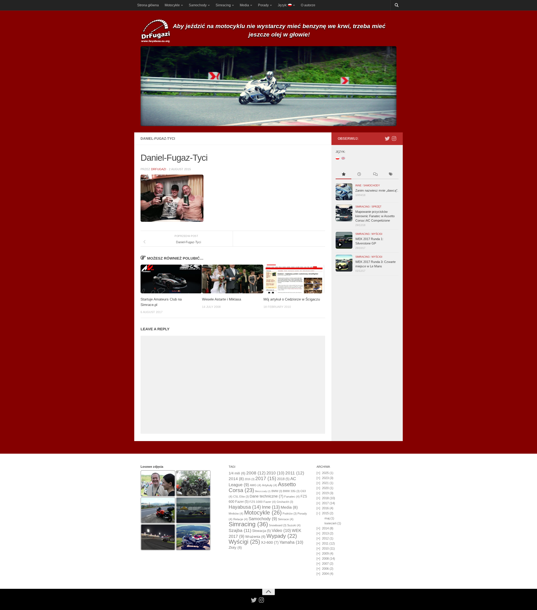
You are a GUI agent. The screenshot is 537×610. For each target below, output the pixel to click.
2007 (325, 563)
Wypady (281, 536)
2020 (325, 488)
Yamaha (291, 542)
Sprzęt (376, 206)
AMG (255, 485)
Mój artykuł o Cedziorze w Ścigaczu (291, 299)
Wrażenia (255, 537)
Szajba (240, 530)
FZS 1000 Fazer (262, 501)
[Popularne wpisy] (343, 174)
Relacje (240, 519)
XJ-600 (270, 542)
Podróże (290, 513)
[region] (268, 86)
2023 (325, 478)
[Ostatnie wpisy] (359, 174)
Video (281, 530)
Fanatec (292, 496)
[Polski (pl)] (337, 158)
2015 (325, 513)
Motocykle (172, 5)
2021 (325, 483)
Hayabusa (245, 507)
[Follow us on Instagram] (393, 138)
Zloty (235, 548)
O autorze (308, 5)
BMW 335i (291, 491)
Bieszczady (263, 491)
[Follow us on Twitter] (387, 138)
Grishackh (285, 501)
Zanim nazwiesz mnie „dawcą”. (376, 190)
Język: (283, 5)
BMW (276, 491)
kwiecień (330, 523)
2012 (325, 538)
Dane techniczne (266, 496)
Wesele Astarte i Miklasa (221, 299)
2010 (275, 473)
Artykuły (269, 485)
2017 (265, 478)
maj (327, 518)
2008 (256, 472)
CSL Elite (241, 496)
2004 (325, 573)
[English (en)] (343, 158)
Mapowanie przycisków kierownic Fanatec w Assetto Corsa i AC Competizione (375, 216)
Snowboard (277, 525)
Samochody (198, 5)
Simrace (285, 519)
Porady (263, 5)
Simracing (223, 5)
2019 (325, 493)
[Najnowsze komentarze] (375, 174)
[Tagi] (391, 174)
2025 (325, 473)
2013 (325, 533)
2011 (294, 472)
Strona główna (148, 5)
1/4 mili (237, 473)
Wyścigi (376, 234)
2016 (249, 479)
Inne (358, 185)
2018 (283, 479)
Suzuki (294, 525)
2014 (236, 479)
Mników (236, 513)
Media (244, 5)
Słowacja (261, 531)
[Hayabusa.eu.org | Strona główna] (155, 31)
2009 (325, 553)
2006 (325, 568)
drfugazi (158, 169)
